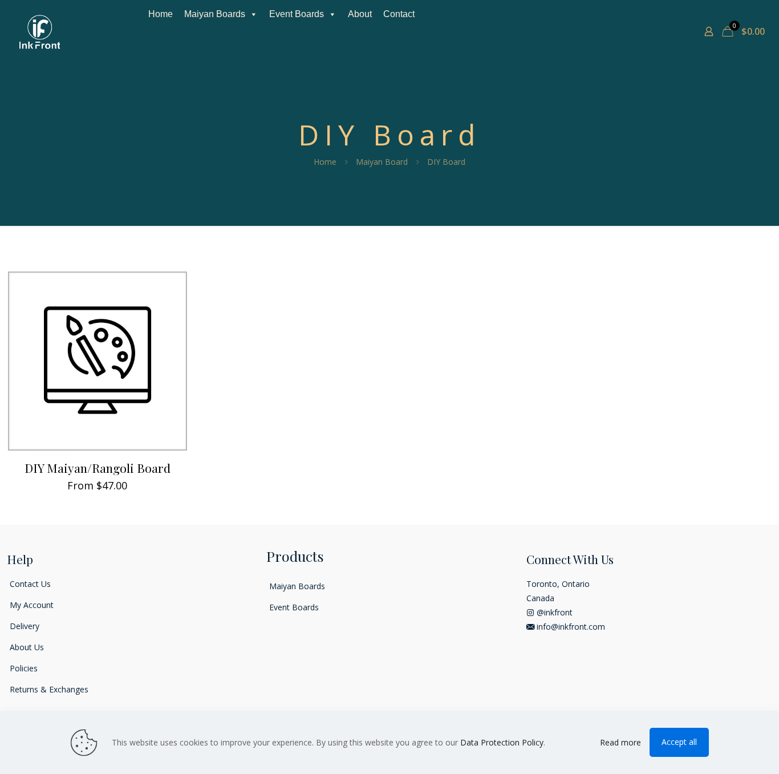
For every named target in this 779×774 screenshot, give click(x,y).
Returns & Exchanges (49, 689)
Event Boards (296, 14)
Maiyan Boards (214, 14)
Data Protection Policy (501, 742)
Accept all (679, 741)
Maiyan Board (382, 161)
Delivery (24, 626)
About (360, 14)
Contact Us (30, 583)
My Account (32, 604)
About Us (27, 647)
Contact (399, 14)
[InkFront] (39, 31)
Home (160, 14)
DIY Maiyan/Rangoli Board (98, 468)
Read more (620, 742)
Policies (24, 668)
